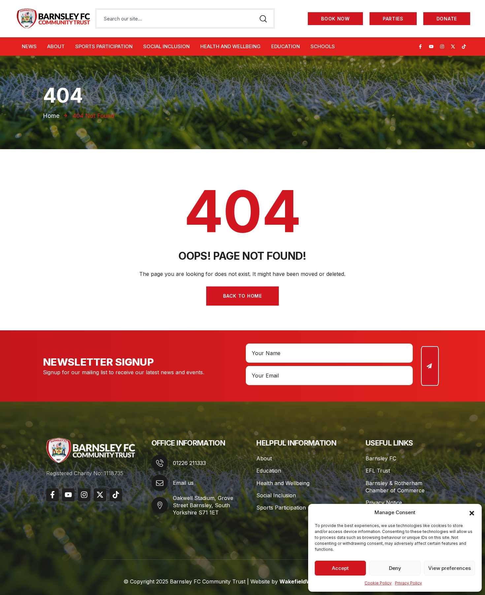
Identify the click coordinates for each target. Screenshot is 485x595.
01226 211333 (189, 463)
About (264, 458)
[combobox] (173, 18)
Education (268, 470)
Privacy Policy (408, 582)
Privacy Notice (384, 502)
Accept (340, 568)
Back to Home (242, 296)
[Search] (263, 18)
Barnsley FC (381, 458)
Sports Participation (281, 507)
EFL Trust (378, 470)
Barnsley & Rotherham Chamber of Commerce (395, 487)
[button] (472, 512)
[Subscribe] (430, 366)
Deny (395, 568)
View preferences (449, 568)
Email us (183, 482)
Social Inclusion (276, 495)
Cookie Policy (378, 582)
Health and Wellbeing (282, 483)
